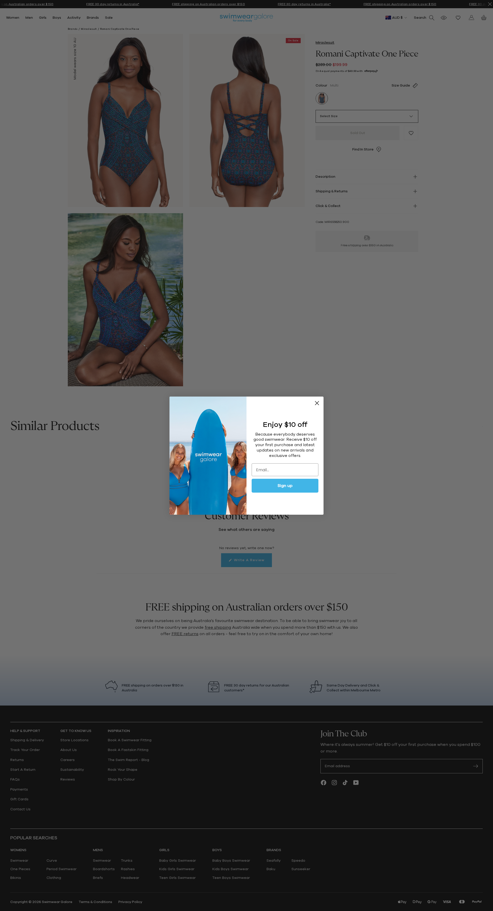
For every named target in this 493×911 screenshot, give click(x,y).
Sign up (285, 486)
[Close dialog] (316, 403)
